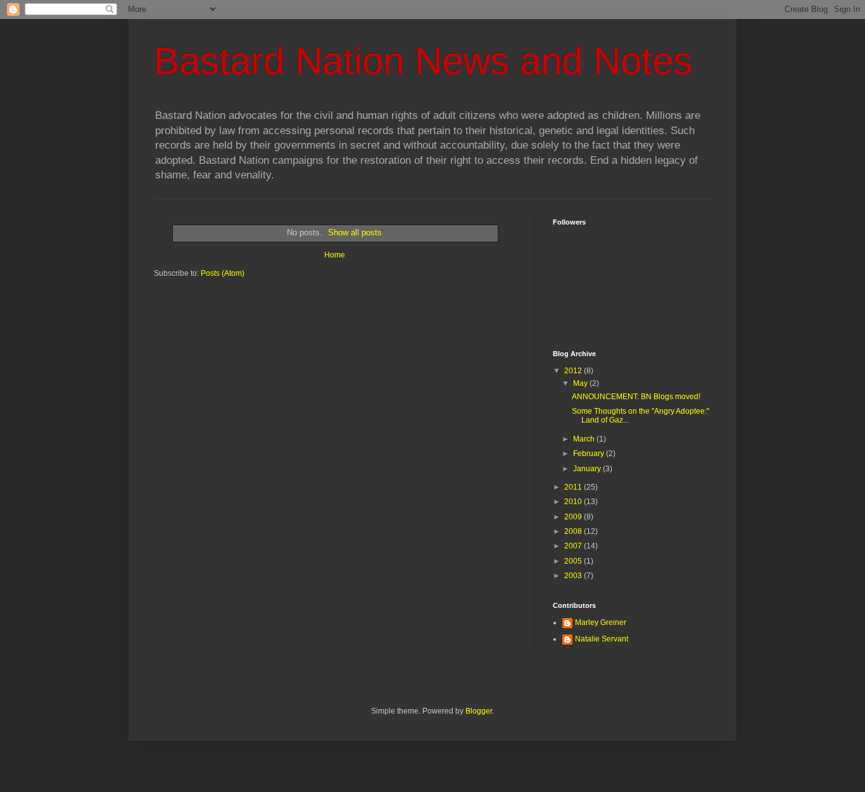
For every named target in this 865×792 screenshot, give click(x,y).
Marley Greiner (600, 622)
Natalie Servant (601, 638)
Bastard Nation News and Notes (423, 61)
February (589, 453)
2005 (574, 561)
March (585, 439)
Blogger (478, 711)
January (588, 468)
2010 (574, 501)
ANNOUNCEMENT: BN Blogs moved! (636, 396)
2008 (574, 531)
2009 (574, 516)
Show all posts (355, 232)
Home (334, 255)
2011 (574, 487)
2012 (574, 370)
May (581, 383)
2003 (574, 575)
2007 (574, 545)
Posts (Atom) (222, 273)
